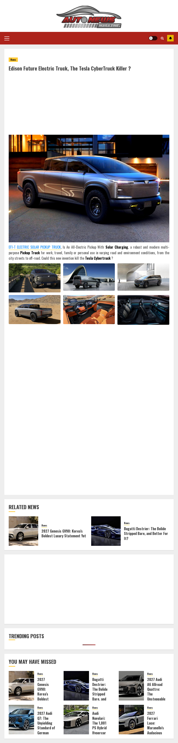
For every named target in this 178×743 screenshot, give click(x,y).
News (13, 59)
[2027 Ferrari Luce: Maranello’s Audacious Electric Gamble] (131, 719)
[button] (6, 38)
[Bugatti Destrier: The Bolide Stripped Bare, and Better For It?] (106, 531)
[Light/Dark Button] (153, 38)
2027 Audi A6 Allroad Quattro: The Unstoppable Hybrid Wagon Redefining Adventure (156, 699)
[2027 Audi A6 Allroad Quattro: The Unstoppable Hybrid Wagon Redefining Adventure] (131, 685)
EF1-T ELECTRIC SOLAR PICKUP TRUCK (35, 247)
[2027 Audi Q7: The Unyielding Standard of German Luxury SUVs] (21, 719)
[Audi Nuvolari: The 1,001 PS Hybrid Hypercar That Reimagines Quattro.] (76, 719)
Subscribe (170, 38)
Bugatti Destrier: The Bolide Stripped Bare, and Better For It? (146, 533)
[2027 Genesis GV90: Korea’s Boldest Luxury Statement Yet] (23, 531)
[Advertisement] (89, 104)
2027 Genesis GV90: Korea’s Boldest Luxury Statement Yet (63, 533)
